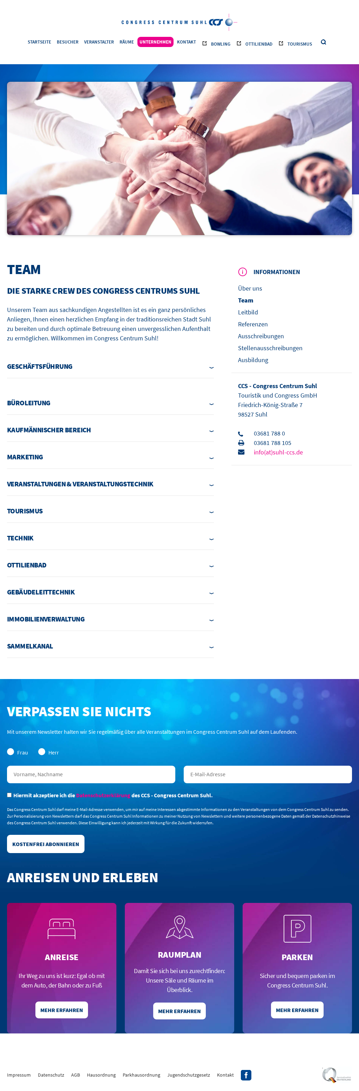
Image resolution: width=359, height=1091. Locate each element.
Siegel (336, 1075)
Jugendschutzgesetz (188, 1075)
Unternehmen (155, 42)
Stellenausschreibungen (270, 348)
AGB (75, 1075)
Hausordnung (101, 1075)
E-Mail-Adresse (268, 774)
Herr (53, 752)
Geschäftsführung (39, 366)
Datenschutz (51, 1075)
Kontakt (186, 42)
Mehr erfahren (61, 1009)
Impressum (19, 1075)
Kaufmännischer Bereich (49, 429)
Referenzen (253, 324)
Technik (20, 537)
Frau (22, 752)
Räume (127, 42)
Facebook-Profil (246, 1075)
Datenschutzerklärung (103, 795)
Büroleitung (28, 402)
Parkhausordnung (141, 1075)
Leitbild (248, 312)
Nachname (91, 774)
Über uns (250, 288)
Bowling (220, 44)
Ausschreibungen (261, 336)
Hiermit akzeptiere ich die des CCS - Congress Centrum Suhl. (113, 795)
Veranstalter (99, 42)
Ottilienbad (258, 44)
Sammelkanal (30, 645)
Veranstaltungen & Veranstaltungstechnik (80, 483)
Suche (324, 42)
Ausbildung (253, 360)
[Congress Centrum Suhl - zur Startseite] (179, 21)
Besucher (68, 42)
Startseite (39, 42)
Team (245, 300)
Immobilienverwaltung (45, 618)
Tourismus (299, 44)
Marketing (25, 456)
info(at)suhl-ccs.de (278, 452)
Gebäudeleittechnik (41, 591)
